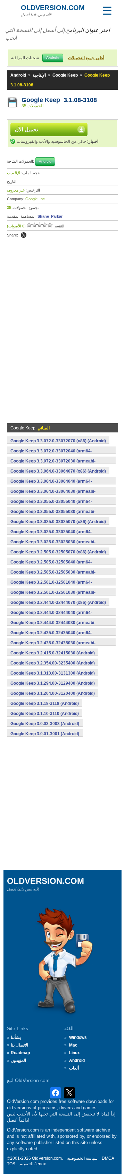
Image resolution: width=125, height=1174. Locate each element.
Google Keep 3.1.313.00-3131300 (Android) (52, 673)
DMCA (108, 1158)
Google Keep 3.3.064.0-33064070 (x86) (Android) (58, 471)
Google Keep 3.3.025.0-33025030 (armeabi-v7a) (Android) (52, 545)
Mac (73, 1045)
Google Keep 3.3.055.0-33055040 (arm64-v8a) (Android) (51, 505)
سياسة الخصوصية (82, 1158)
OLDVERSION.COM (53, 7)
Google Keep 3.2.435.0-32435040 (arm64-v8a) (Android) (51, 636)
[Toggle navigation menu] (107, 10)
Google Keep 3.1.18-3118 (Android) (44, 703)
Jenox (40, 1163)
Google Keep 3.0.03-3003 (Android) (44, 723)
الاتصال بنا (19, 1045)
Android (18, 75)
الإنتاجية (39, 75)
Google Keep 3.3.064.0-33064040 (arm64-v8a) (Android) (51, 485)
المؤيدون (18, 1060)
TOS (11, 1163)
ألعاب (74, 1068)
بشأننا (16, 1037)
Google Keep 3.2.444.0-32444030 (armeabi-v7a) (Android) (52, 626)
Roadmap (20, 1052)
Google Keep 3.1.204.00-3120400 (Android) (52, 693)
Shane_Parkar (50, 216)
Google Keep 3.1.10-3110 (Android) (44, 713)
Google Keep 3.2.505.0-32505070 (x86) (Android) (58, 552)
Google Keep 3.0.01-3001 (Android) (44, 733)
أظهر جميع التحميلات (86, 57)
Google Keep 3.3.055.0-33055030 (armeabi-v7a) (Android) (52, 515)
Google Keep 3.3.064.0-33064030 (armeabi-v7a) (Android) (52, 495)
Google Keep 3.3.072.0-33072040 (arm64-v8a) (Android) (51, 455)
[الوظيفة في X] (23, 235)
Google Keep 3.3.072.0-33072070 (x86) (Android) (58, 440)
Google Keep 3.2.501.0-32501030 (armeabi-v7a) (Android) (52, 596)
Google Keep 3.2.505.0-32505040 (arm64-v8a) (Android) (51, 566)
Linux (74, 1052)
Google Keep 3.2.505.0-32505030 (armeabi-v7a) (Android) (52, 576)
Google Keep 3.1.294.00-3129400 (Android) (52, 683)
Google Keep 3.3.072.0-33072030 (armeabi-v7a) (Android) (52, 465)
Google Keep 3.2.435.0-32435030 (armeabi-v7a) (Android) (52, 646)
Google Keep (65, 75)
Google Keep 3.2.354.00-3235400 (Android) (52, 663)
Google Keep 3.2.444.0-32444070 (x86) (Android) (58, 602)
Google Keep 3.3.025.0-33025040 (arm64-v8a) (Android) (51, 535)
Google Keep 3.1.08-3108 (59, 99)
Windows (78, 1037)
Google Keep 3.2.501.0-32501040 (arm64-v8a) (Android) (51, 586)
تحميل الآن (26, 129)
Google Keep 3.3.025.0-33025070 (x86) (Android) (58, 521)
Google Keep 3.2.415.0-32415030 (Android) (52, 653)
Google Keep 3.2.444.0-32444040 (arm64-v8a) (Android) (51, 616)
